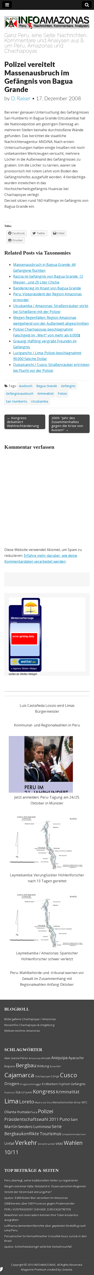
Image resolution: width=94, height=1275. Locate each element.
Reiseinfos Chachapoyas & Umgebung (29, 1025)
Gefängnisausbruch (19, 393)
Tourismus (50, 1134)
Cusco (68, 1075)
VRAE (59, 1144)
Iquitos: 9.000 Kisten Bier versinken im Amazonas (36, 1198)
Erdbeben (50, 1084)
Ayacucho (76, 1058)
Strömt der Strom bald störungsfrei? (28, 1192)
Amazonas (35, 1058)
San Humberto (16, 401)
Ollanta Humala (17, 1112)
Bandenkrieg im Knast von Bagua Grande (47, 288)
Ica (18, 1092)
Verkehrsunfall (46, 1144)
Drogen (11, 1083)
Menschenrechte (63, 1102)
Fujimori (64, 1084)
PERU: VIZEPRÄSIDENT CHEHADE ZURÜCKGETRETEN (37, 1209)
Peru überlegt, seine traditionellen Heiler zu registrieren (41, 1180)
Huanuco (9, 1092)
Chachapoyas (42, 1076)
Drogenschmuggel (30, 1084)
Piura (33, 1112)
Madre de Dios (43, 1102)
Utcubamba (39, 401)
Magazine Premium (33, 1270)
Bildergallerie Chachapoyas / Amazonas (30, 1019)
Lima (11, 1101)
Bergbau (26, 1065)
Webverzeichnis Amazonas (22, 1031)
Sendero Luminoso (34, 1126)
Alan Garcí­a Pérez (16, 1058)
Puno (64, 1119)
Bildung (43, 1066)
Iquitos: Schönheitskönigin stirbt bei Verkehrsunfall (38, 1247)
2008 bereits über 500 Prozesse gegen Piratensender (39, 1203)
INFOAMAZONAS (45, 1265)
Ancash (46, 1058)
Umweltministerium (74, 1134)
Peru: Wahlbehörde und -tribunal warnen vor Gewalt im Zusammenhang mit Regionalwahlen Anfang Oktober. (47, 978)
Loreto (26, 1101)
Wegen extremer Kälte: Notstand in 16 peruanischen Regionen (45, 1186)
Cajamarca (19, 1075)
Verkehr (26, 1142)
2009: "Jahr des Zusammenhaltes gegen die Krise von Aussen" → (67, 424)
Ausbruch (25, 386)
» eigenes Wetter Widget (24, 668)
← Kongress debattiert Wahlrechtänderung (23, 422)
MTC (84, 1102)
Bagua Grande (46, 386)
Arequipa (59, 1057)
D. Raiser (21, 98)
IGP (23, 1092)
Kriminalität (45, 393)
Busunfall (55, 1066)
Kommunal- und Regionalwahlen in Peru (47, 725)
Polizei (62, 393)
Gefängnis (68, 386)
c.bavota (66, 1270)
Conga (55, 1076)
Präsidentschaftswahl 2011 (31, 1119)
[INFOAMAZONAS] (47, 20)
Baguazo (9, 1066)
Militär (77, 1102)
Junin (29, 1092)
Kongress (44, 1091)
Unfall (9, 1143)
